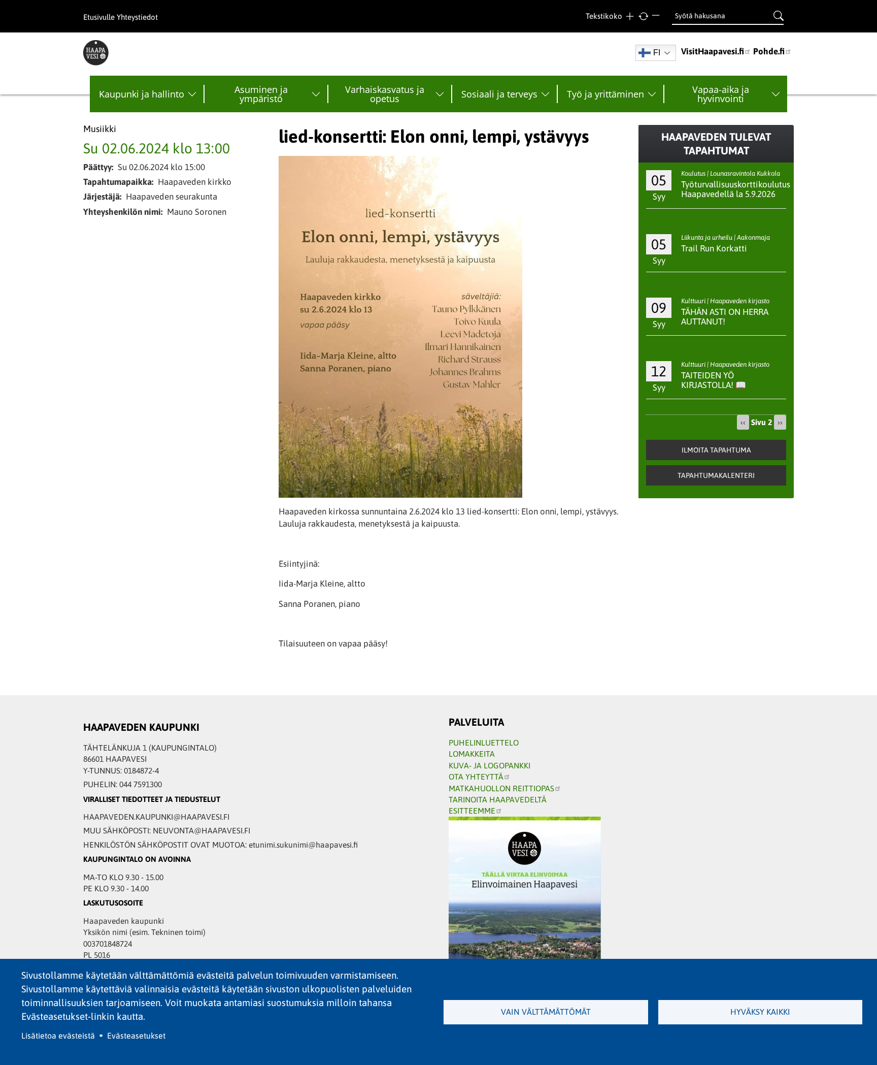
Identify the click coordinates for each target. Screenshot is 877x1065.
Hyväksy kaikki (760, 1011)
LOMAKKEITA (472, 753)
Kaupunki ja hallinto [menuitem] (141, 94)
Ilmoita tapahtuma (716, 450)
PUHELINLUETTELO (484, 742)
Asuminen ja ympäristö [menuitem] (261, 94)
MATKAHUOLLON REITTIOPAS (501, 788)
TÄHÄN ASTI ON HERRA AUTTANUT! (724, 317)
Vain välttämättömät (546, 1011)
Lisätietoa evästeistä (58, 1035)
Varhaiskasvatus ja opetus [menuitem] (384, 94)
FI (656, 52)
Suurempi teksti (629, 16)
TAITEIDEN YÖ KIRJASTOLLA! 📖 (713, 380)
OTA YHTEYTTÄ (476, 776)
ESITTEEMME (472, 810)
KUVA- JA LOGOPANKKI (489, 765)
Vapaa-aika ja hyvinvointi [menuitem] (720, 94)
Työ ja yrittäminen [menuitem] (605, 94)
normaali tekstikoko (643, 16)
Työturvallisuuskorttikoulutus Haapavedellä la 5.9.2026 (735, 189)
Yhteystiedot (137, 17)
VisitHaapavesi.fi (712, 51)
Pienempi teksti (657, 16)
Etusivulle (99, 17)
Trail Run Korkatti (714, 248)
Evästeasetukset (136, 1035)
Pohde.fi (769, 51)
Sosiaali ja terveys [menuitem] (499, 94)
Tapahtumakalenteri (716, 475)
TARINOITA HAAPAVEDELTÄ (498, 799)
